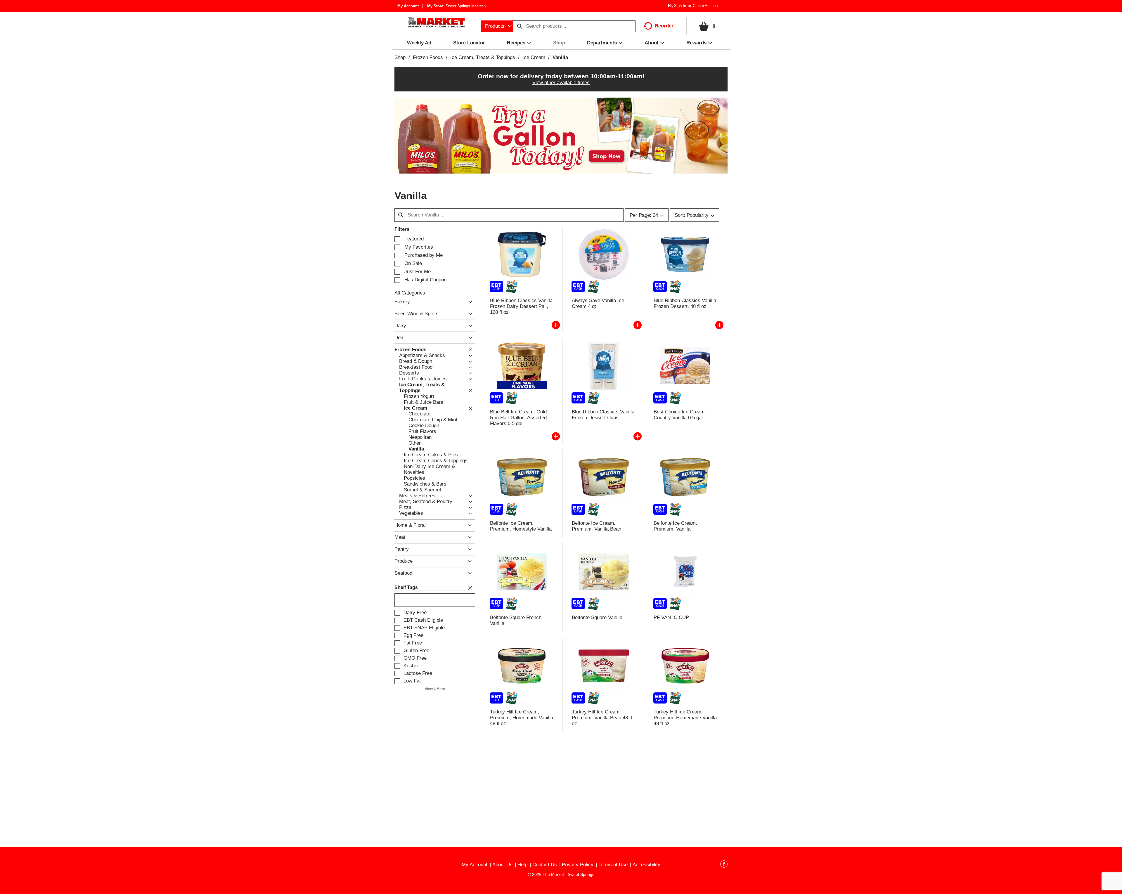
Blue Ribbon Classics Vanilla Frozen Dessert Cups (603, 414)
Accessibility (646, 864)
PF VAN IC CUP (671, 617)
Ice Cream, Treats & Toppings (482, 57)
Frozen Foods (428, 57)
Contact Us (544, 864)
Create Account (706, 6)
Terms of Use (613, 864)
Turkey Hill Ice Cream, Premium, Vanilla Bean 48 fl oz (602, 717)
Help (522, 864)
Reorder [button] (664, 26)
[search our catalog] (519, 26)
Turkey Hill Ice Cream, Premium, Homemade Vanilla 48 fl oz (521, 717)
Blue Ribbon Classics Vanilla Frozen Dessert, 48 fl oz (685, 303)
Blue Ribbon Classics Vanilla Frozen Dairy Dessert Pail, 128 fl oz (521, 306)
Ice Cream (533, 57)
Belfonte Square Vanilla (597, 617)
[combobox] (497, 26)
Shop (400, 57)
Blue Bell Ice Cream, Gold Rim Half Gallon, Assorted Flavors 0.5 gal (518, 417)
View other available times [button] (561, 82)
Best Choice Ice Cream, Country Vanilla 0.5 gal (680, 414)
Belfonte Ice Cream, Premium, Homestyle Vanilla (521, 526)
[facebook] (724, 865)
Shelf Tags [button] (406, 587)
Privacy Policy (577, 864)
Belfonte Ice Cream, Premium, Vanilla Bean (596, 526)
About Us (502, 864)
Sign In (680, 6)
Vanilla (560, 57)
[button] (466, 6)
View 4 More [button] (435, 689)
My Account (408, 6)
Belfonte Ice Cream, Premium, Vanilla (675, 526)
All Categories (409, 293)
